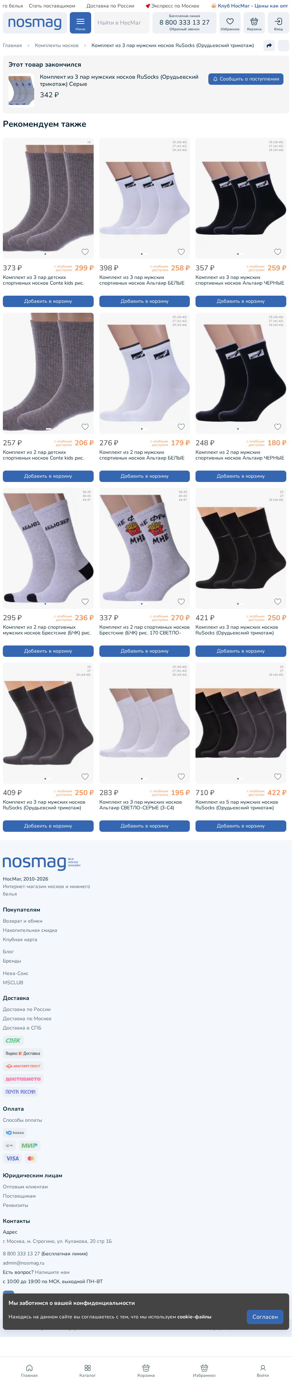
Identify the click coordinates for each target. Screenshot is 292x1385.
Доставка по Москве (27, 1018)
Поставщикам (19, 1196)
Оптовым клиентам (25, 1186)
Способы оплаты (22, 1120)
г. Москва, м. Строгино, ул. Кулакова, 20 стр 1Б (57, 1241)
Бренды (12, 961)
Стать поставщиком (52, 6)
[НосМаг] (35, 22)
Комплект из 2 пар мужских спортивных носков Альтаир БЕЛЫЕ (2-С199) (141, 455)
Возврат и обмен (22, 921)
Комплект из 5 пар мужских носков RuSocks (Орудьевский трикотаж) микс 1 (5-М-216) (236, 805)
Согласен (265, 1317)
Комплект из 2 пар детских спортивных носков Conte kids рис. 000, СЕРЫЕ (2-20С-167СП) (43, 455)
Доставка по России (110, 6)
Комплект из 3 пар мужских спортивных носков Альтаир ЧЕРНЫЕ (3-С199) (239, 280)
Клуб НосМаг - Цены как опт (253, 6)
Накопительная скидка (30, 930)
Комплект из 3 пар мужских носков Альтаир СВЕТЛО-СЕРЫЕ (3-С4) (140, 805)
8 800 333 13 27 (21, 1253)
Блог (8, 951)
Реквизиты (15, 1205)
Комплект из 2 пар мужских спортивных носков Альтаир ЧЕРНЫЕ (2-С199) (239, 455)
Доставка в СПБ (22, 1028)
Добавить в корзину (48, 301)
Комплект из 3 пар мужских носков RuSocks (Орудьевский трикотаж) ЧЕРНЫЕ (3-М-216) (236, 630)
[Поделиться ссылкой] (269, 45)
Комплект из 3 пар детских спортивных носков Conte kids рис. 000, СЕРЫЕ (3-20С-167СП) (43, 280)
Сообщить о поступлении (249, 79)
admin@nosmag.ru (24, 1263)
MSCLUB (13, 982)
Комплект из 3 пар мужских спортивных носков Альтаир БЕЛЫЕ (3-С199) (141, 280)
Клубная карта (20, 939)
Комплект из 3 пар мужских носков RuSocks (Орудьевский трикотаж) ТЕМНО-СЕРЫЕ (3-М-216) (44, 805)
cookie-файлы (194, 1316)
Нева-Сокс (15, 973)
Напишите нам (52, 1272)
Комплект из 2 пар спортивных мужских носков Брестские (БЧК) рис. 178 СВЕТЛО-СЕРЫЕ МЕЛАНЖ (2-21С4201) (47, 630)
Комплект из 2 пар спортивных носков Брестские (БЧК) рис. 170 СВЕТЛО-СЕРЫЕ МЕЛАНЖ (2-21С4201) (144, 630)
